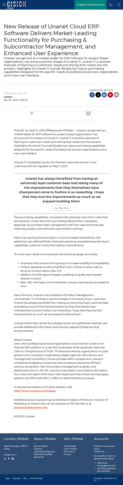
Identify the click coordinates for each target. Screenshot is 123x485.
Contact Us (9, 455)
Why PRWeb (70, 446)
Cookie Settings (36, 478)
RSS (24, 478)
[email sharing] (116, 95)
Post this (63, 208)
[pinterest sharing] (110, 95)
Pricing (67, 454)
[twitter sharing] (98, 95)
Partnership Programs (44, 451)
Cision (111, 478)
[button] (61, 113)
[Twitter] (5, 458)
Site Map (16, 478)
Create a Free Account (90, 4)
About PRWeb (40, 446)
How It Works (70, 449)
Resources (39, 457)
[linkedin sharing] (104, 95)
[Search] (119, 5)
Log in (97, 449)
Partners (38, 449)
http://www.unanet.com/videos (35, 390)
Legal (7, 478)
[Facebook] (8, 458)
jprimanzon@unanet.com (31, 407)
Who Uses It (69, 451)
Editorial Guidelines (43, 454)
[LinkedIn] (13, 458)
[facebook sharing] (92, 95)
